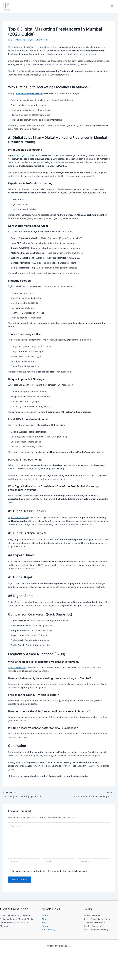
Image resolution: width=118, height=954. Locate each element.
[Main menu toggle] (112, 6)
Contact (46, 926)
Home (45, 915)
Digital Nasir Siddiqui (18, 517)
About (45, 919)
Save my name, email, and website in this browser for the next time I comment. (49, 871)
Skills (44, 922)
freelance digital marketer (29, 93)
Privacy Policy (48, 929)
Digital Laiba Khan (16, 667)
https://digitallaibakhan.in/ (25, 155)
